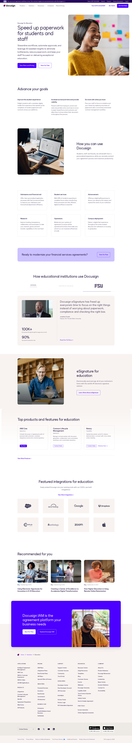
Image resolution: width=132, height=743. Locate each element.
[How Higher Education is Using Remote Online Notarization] (99, 571)
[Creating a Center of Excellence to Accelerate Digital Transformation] (66, 571)
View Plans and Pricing (27, 65)
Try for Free (122, 6)
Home (22, 655)
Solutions (31, 6)
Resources (41, 6)
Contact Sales (58, 446)
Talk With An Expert (98, 6)
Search (103, 1)
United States (23, 729)
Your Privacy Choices (57, 739)
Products (22, 6)
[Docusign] (9, 6)
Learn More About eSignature (88, 393)
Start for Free (45, 65)
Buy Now (112, 6)
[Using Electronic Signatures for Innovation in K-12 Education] (33, 571)
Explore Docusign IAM (47, 632)
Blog (19, 585)
